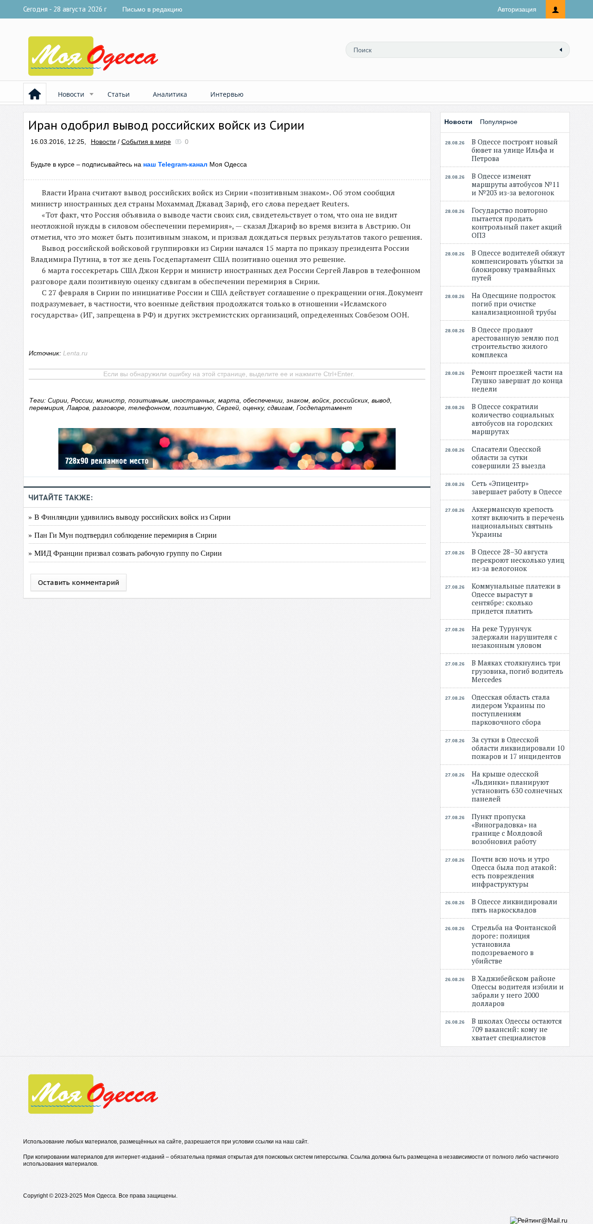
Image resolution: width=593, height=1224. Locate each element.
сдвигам (280, 407)
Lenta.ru (75, 353)
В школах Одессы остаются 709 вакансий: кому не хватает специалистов (517, 1029)
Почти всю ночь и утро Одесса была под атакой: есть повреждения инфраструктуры (514, 871)
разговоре (109, 407)
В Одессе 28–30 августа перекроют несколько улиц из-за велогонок (518, 559)
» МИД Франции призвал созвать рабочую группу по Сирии (125, 553)
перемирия (46, 407)
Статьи (118, 94)
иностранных (193, 400)
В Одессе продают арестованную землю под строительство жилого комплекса (515, 342)
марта (229, 400)
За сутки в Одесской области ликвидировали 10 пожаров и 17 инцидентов (518, 747)
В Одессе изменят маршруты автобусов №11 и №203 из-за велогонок (516, 184)
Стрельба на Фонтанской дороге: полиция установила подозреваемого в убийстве (514, 944)
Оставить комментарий (78, 582)
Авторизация (517, 9)
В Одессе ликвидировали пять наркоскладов (514, 905)
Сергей (227, 407)
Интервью (227, 94)
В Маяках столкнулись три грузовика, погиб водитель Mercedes (517, 671)
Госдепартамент (324, 407)
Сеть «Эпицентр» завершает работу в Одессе (517, 487)
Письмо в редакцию (152, 9)
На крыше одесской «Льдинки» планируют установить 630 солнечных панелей (517, 786)
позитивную (193, 407)
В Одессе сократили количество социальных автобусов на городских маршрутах (513, 418)
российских (350, 400)
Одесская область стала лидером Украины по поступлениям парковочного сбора (511, 709)
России (82, 400)
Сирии (57, 400)
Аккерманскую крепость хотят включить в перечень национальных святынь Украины (518, 521)
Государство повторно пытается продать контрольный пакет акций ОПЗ (517, 222)
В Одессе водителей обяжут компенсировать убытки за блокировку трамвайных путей (518, 265)
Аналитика (170, 94)
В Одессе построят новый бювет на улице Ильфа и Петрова (515, 149)
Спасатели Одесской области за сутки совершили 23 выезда (509, 457)
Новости (71, 94)
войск (320, 400)
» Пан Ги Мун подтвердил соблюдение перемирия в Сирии (122, 535)
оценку (253, 407)
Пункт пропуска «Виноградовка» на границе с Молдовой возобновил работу (507, 828)
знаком (297, 400)
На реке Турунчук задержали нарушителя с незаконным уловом (514, 636)
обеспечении (263, 400)
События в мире (146, 141)
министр (110, 400)
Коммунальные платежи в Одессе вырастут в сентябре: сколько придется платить (516, 598)
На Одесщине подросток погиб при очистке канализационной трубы (514, 303)
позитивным (148, 400)
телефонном (149, 407)
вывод (381, 400)
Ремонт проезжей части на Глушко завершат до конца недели (517, 380)
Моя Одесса (195, 164)
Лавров (78, 407)
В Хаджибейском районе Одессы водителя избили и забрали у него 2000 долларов (518, 990)
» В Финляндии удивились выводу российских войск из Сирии (129, 517)
